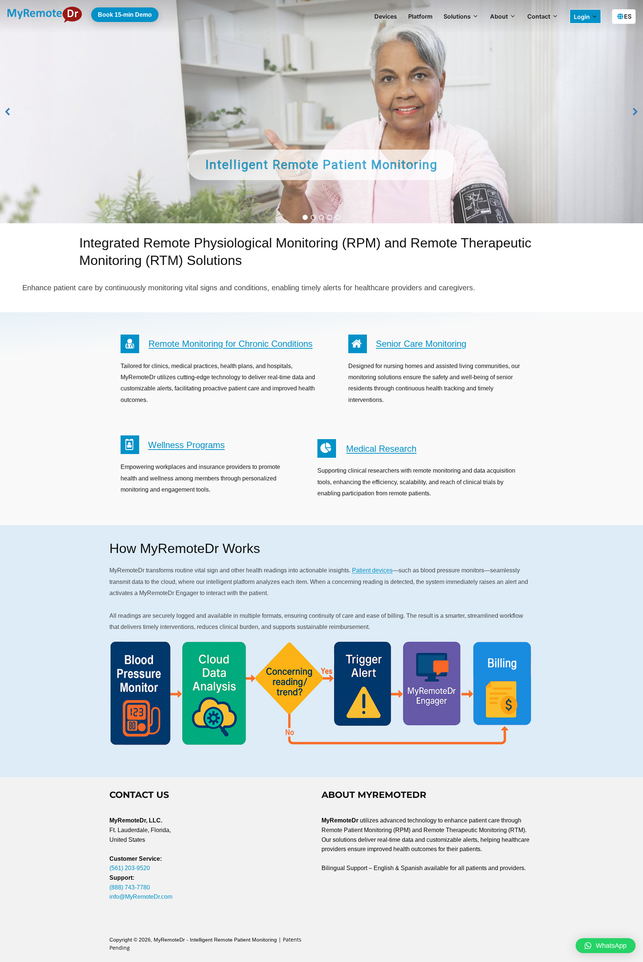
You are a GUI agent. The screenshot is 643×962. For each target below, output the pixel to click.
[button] (8, 112)
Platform (420, 16)
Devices (385, 16)
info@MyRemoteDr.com (140, 897)
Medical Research (381, 449)
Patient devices (372, 570)
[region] (321, 111)
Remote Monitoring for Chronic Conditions (230, 344)
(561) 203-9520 (129, 868)
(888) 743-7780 (129, 887)
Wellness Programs (186, 445)
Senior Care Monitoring (421, 344)
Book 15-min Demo (125, 15)
